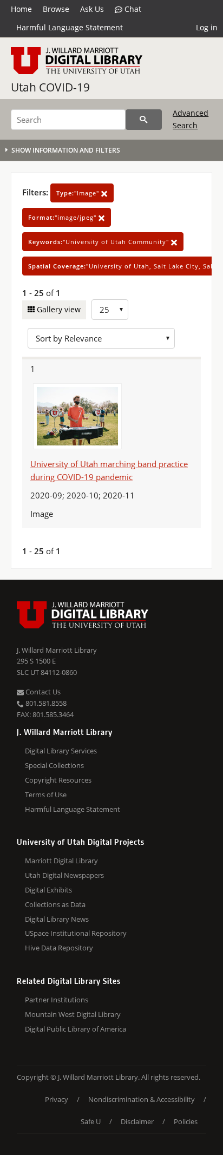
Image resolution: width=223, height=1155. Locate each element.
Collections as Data (55, 904)
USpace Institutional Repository (76, 933)
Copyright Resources (58, 780)
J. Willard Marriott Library (57, 650)
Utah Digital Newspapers (64, 875)
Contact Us (42, 692)
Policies (186, 1121)
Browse (56, 9)
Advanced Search (190, 119)
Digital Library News (57, 919)
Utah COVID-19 (50, 87)
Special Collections (54, 765)
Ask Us (92, 9)
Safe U (91, 1121)
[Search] (144, 119)
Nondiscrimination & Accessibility (141, 1099)
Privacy (56, 1099)
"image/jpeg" (63, 217)
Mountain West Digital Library (73, 1014)
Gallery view (58, 309)
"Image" (78, 193)
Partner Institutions (56, 1000)
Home (21, 9)
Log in (207, 27)
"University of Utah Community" (99, 242)
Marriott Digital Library (61, 860)
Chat (131, 9)
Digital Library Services (61, 751)
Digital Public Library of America (75, 1029)
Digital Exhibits (48, 890)
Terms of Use (46, 794)
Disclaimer (137, 1121)
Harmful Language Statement (69, 27)
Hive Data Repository (59, 948)
